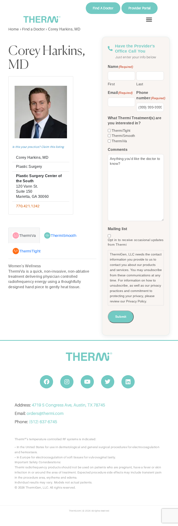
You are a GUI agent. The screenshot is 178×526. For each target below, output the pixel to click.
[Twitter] (107, 382)
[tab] (24, 235)
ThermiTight (121, 130)
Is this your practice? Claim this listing (38, 147)
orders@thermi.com (45, 413)
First (111, 84)
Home (13, 29)
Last (139, 84)
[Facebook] (46, 382)
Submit (120, 316)
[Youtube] (87, 382)
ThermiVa (119, 141)
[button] (149, 19)
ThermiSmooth (123, 136)
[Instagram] (67, 382)
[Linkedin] (128, 382)
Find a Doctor (33, 29)
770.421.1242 (28, 206)
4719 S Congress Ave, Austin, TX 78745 (68, 405)
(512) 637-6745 (43, 421)
